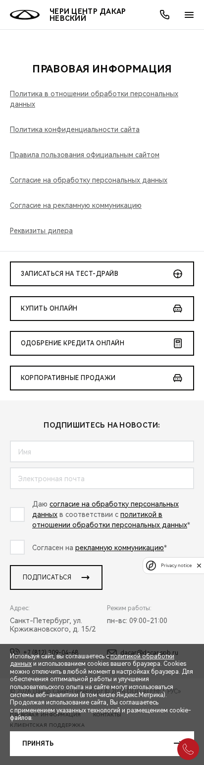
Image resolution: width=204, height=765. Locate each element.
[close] (199, 565)
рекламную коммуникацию (119, 548)
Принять (37, 743)
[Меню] (189, 15)
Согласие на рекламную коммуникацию (76, 205)
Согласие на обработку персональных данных (88, 180)
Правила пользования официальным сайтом (84, 155)
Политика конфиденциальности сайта (75, 129)
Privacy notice (176, 565)
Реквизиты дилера (41, 231)
